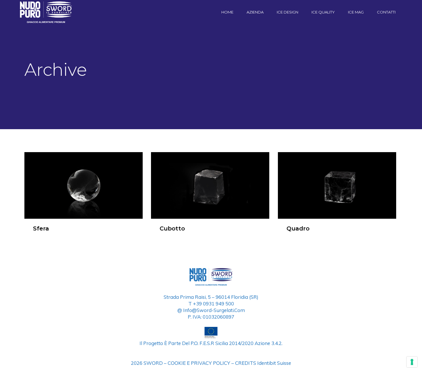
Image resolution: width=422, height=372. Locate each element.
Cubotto (172, 228)
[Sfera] (83, 185)
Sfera (41, 228)
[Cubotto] (210, 185)
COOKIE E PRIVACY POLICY (199, 363)
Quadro (298, 228)
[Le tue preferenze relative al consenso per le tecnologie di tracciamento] (411, 361)
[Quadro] (337, 185)
